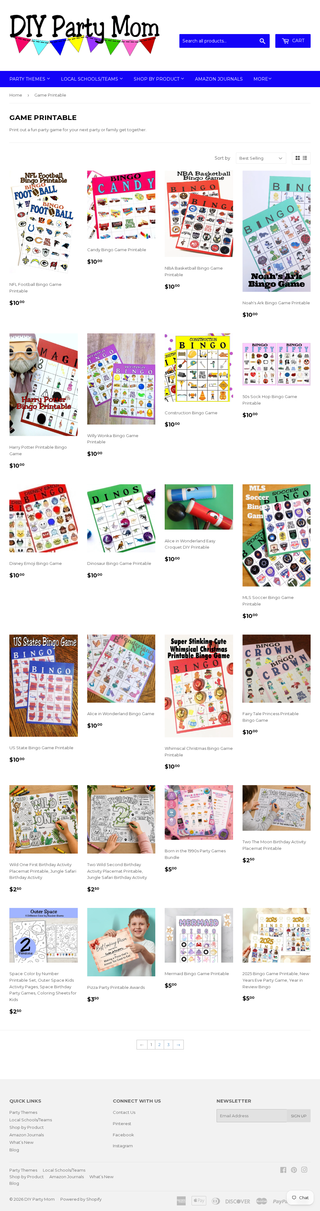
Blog (14, 1149)
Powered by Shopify (81, 1199)
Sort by (222, 158)
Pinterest (122, 1123)
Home (15, 94)
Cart (297, 40)
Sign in (259, 26)
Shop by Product (157, 79)
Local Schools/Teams (90, 79)
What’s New (21, 1142)
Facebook (123, 1134)
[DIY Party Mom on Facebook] (283, 1170)
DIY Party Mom (39, 1199)
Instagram (123, 1145)
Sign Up (299, 1116)
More (260, 79)
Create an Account (292, 26)
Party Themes (28, 79)
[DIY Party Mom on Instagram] (304, 1170)
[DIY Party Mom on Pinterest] (294, 1170)
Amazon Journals (219, 79)
